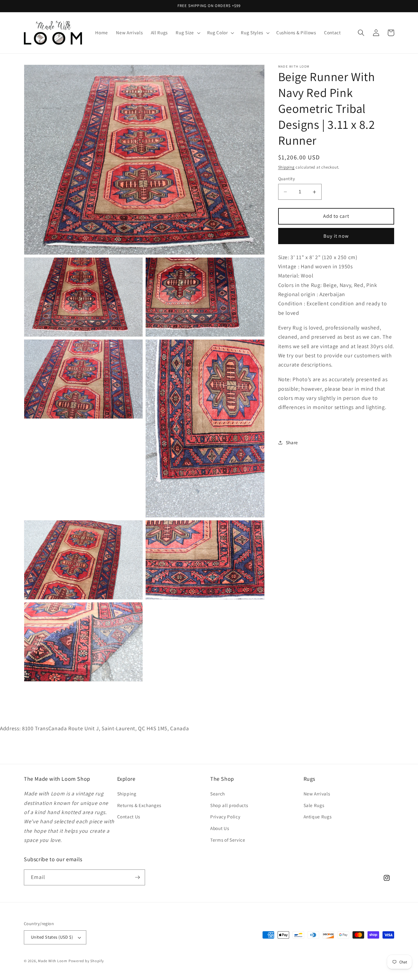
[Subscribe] (137, 877)
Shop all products (229, 805)
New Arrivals (317, 794)
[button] (187, 33)
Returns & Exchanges (139, 805)
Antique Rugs (318, 816)
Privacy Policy (225, 816)
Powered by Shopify (86, 960)
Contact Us (128, 816)
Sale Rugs (314, 805)
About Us (219, 828)
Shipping (286, 167)
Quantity (286, 178)
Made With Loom (52, 960)
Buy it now (336, 236)
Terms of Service (227, 840)
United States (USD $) (52, 937)
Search (217, 794)
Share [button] (292, 442)
